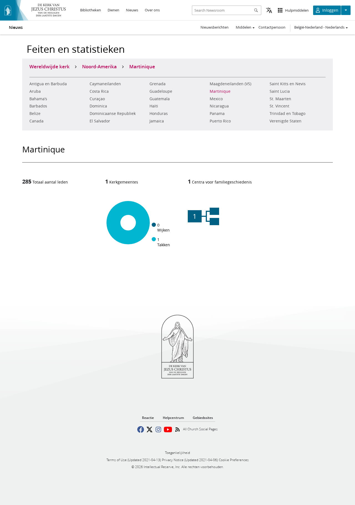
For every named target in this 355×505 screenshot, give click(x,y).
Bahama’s (38, 99)
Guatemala (159, 99)
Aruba (35, 91)
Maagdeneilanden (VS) (230, 84)
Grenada (157, 84)
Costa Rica (99, 91)
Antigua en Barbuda (48, 84)
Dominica (98, 106)
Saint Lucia (280, 91)
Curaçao (97, 99)
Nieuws (16, 27)
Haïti (153, 106)
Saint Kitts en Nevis (288, 84)
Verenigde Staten (285, 121)
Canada (36, 121)
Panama (217, 113)
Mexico (216, 99)
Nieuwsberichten (215, 27)
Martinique (220, 91)
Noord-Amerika (99, 66)
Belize (34, 113)
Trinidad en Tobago (287, 113)
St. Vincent (279, 106)
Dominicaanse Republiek (113, 113)
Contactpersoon (271, 27)
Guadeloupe (160, 91)
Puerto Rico (220, 121)
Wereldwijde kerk (49, 66)
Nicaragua (219, 106)
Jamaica (156, 121)
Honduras (158, 113)
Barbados (38, 106)
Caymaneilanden (105, 84)
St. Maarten (280, 99)
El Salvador (100, 121)
